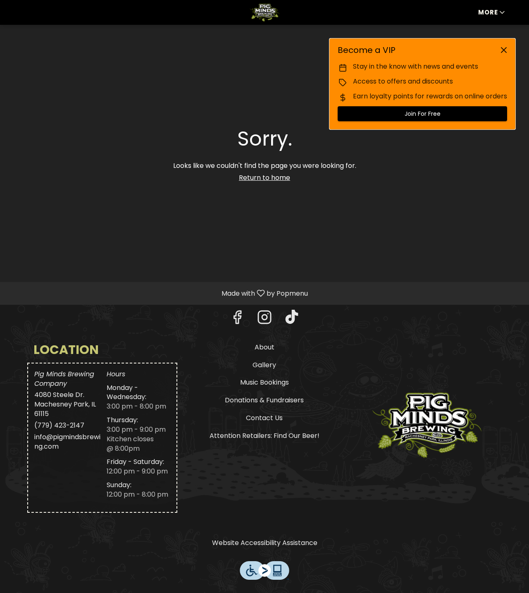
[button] (492, 12)
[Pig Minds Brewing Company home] (264, 12)
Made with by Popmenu (157, 293)
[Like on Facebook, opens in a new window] (237, 319)
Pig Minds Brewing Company (426, 424)
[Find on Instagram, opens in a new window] (264, 319)
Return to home (264, 177)
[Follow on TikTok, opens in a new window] (291, 319)
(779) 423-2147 (59, 425)
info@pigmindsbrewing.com (67, 442)
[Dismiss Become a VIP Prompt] (503, 50)
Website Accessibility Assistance (264, 543)
